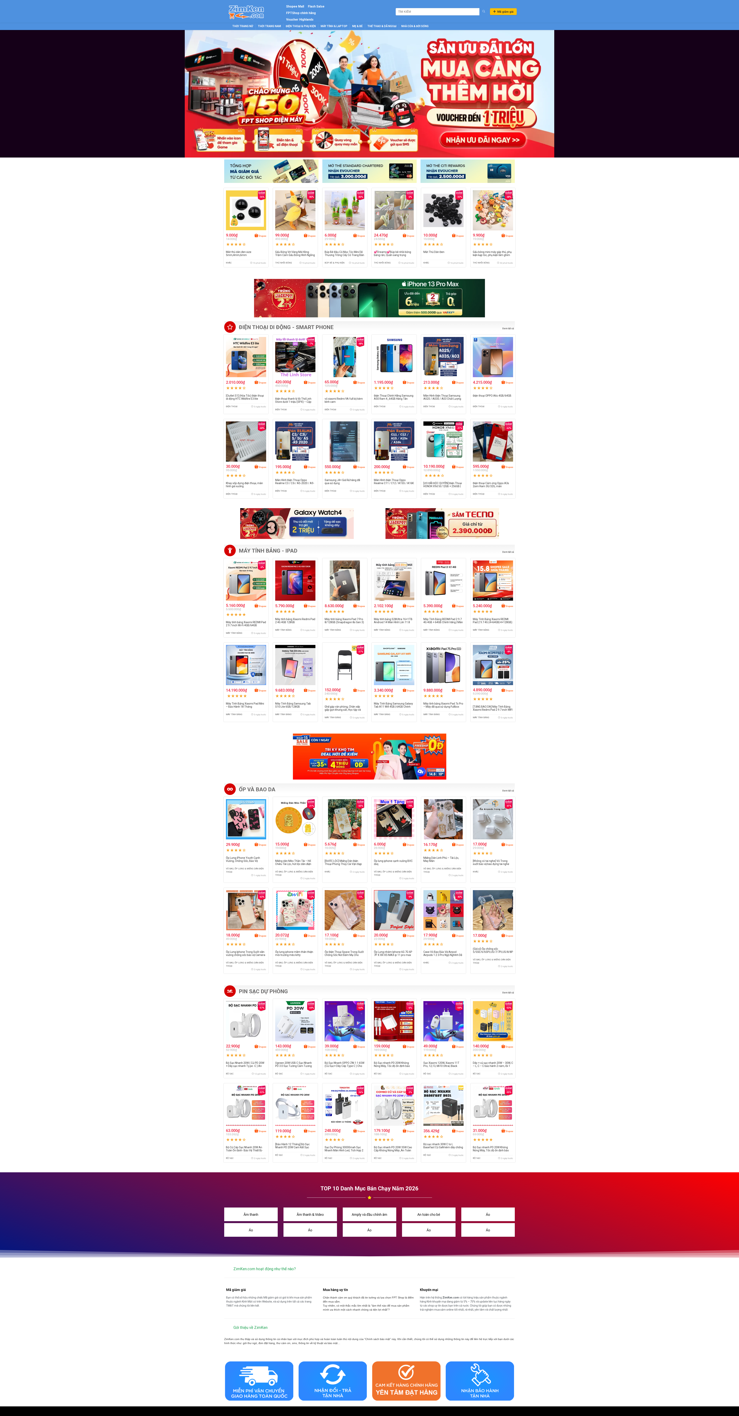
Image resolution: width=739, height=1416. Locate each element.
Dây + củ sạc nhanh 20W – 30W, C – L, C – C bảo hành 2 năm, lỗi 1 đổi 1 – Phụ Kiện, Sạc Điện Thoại (493, 1066)
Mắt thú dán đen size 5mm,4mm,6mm (238, 253)
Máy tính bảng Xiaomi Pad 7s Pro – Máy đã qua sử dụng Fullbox (443, 705)
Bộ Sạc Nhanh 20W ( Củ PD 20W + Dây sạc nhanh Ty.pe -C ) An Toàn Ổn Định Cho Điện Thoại (245, 1066)
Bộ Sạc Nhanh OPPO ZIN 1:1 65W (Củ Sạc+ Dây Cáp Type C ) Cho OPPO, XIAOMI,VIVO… (344, 1066)
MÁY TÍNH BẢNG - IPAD (268, 551)
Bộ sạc (229, 1073)
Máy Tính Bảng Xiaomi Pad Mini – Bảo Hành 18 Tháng (245, 705)
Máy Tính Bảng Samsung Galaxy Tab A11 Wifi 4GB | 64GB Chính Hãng (393, 706)
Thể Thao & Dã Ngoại (381, 26)
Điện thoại (231, 406)
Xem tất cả (508, 552)
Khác (229, 263)
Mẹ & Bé (357, 26)
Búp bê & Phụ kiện (334, 263)
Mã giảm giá (505, 11)
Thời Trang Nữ (242, 26)
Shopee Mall (295, 6)
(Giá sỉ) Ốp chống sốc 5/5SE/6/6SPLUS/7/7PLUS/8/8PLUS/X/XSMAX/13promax (509, 950)
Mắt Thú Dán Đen (433, 252)
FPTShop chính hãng (301, 13)
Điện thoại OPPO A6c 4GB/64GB (492, 395)
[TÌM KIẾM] (483, 11)
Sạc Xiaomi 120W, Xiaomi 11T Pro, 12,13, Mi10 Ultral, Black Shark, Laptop (441, 1066)
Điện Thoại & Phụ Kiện (301, 26)
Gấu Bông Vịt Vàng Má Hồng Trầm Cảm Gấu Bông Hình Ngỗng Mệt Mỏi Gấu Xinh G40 (295, 255)
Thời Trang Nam (269, 26)
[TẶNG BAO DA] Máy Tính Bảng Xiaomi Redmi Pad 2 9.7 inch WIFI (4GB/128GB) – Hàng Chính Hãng (493, 709)
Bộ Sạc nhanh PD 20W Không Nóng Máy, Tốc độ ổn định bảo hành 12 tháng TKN (392, 1066)
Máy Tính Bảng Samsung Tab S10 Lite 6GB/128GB (293, 705)
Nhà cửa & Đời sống (415, 26)
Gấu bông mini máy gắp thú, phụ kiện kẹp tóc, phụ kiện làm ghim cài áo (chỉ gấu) (492, 255)
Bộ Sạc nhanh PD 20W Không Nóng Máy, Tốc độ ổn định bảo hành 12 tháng (491, 1150)
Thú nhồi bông (283, 263)
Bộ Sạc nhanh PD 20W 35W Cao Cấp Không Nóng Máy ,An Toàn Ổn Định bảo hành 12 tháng (393, 1150)
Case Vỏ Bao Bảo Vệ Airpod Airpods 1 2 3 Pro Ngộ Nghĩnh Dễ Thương (442, 955)
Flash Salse (316, 6)
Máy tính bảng (234, 633)
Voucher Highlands (299, 19)
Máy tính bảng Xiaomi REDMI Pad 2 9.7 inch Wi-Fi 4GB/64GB (246, 624)
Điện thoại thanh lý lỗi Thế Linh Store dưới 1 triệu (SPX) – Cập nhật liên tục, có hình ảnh (293, 401)
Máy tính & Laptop (334, 26)
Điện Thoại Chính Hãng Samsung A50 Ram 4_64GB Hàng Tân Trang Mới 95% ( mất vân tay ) (393, 398)
